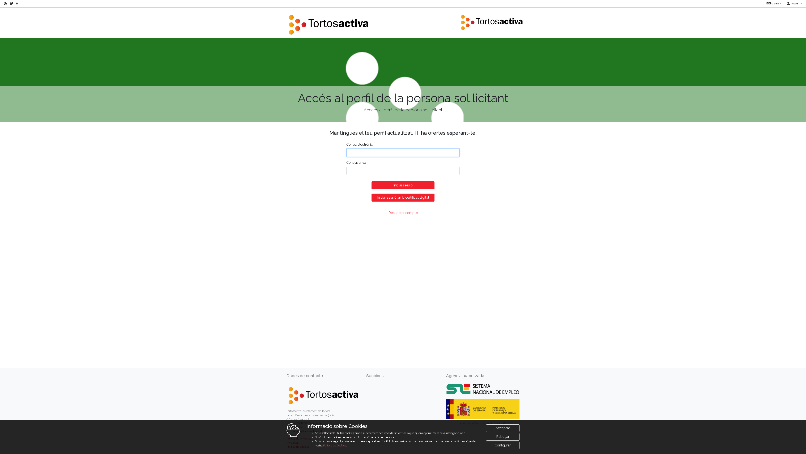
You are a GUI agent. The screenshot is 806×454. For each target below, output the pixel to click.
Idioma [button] (775, 3)
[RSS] (5, 3)
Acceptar (503, 428)
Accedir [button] (795, 3)
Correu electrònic (359, 144)
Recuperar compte (403, 213)
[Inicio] (328, 22)
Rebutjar (502, 437)
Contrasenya (356, 163)
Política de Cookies (334, 445)
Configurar (503, 445)
